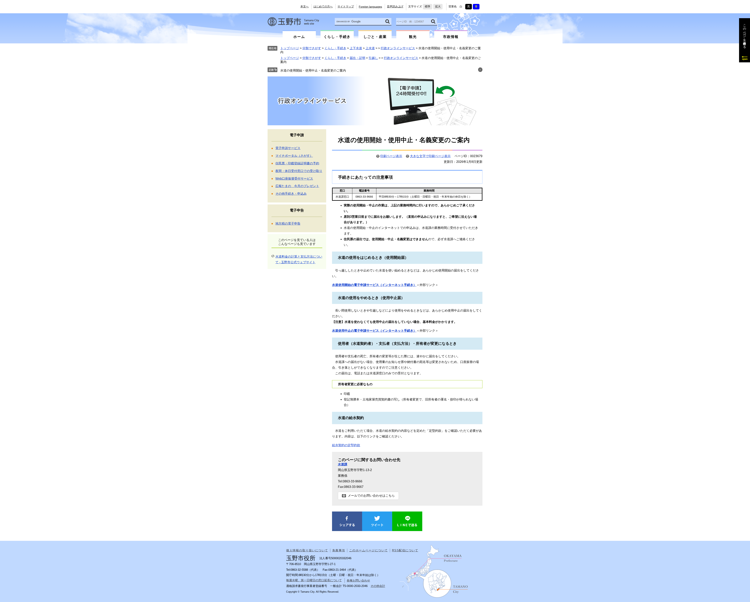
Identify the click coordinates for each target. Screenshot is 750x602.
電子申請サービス (287, 148)
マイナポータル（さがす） (294, 155)
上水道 (370, 48)
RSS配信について (405, 550)
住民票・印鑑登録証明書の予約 (297, 163)
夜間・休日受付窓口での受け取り (298, 171)
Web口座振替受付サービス (294, 178)
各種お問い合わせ (358, 580)
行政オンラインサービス (398, 48)
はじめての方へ (323, 6)
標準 (427, 6)
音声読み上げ (395, 6)
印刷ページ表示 (391, 156)
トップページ (289, 48)
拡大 (438, 6)
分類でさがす (311, 48)
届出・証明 (357, 58)
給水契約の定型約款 (346, 445)
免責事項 (338, 550)
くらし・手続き (335, 48)
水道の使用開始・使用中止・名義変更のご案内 (313, 70)
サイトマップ (346, 6)
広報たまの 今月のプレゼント (297, 186)
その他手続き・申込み (291, 193)
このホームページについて (368, 550)
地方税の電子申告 (287, 223)
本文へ (304, 6)
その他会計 (378, 586)
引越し (373, 58)
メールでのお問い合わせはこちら (371, 495)
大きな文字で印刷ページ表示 (430, 156)
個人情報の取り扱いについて (307, 550)
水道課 (342, 464)
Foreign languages (370, 6)
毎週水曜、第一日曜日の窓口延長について (314, 580)
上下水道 (356, 48)
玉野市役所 (293, 21)
